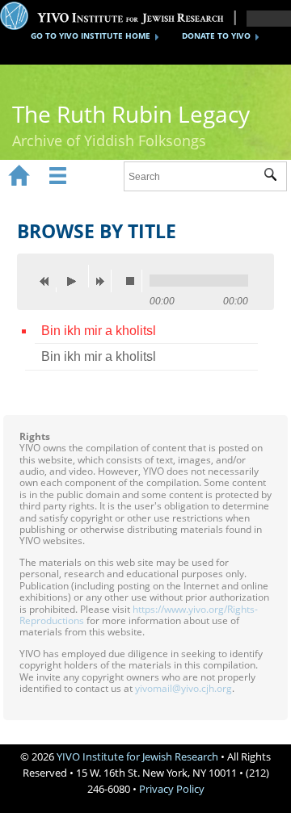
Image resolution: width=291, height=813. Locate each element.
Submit (275, 177)
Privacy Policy (172, 789)
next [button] (103, 281)
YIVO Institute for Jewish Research (137, 756)
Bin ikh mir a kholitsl (98, 330)
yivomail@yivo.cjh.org (183, 688)
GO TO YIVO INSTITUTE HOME (90, 35)
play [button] (76, 276)
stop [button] (134, 281)
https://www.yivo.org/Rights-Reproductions (138, 614)
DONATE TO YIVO (216, 35)
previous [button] (48, 281)
